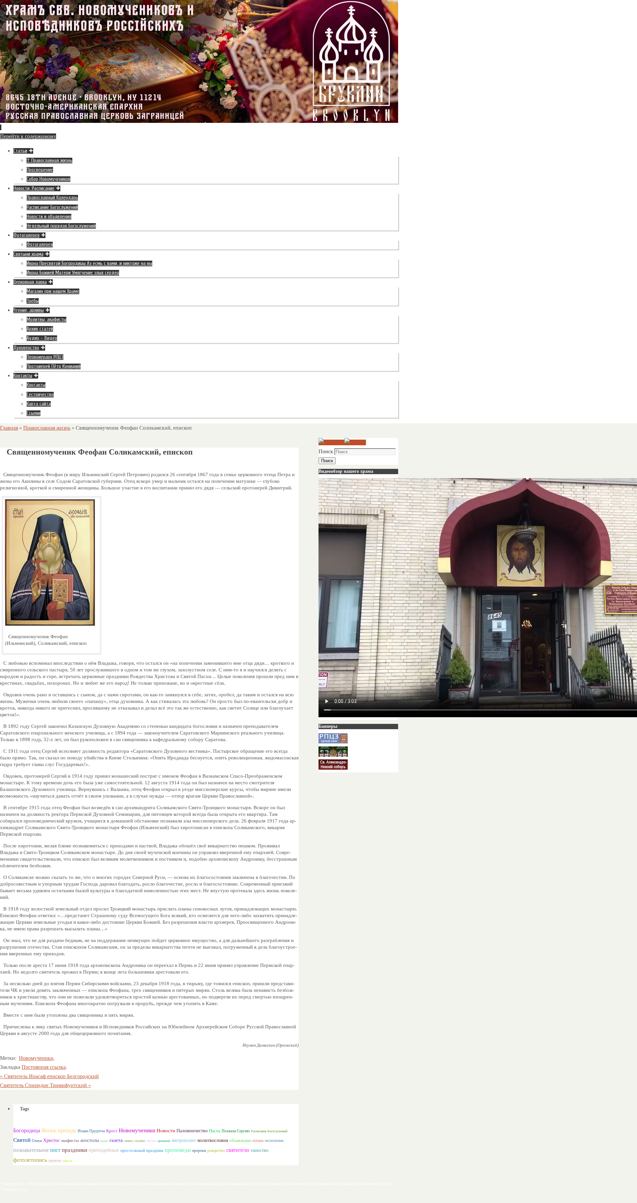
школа (67, 1160)
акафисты (70, 1140)
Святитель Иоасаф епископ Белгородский (49, 1076)
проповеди (178, 1150)
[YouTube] (331, 442)
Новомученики (36, 1058)
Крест (111, 1131)
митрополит (184, 1140)
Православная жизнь (46, 428)
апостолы (89, 1140)
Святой (22, 1140)
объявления (240, 1140)
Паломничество (192, 1130)
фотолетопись (30, 1160)
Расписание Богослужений (269, 1131)
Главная (9, 428)
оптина (257, 1141)
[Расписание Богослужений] (355, 442)
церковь (54, 1160)
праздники (74, 1150)
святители (237, 1150)
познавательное (31, 1150)
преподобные (104, 1150)
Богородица (26, 1130)
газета (116, 1140)
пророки (199, 1150)
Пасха (214, 1130)
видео (104, 1141)
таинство (259, 1150)
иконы (151, 1141)
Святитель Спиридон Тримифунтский (45, 1085)
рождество (216, 1150)
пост (55, 1150)
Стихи (37, 1141)
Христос (51, 1140)
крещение (164, 1141)
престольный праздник (141, 1150)
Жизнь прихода (58, 1130)
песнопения (274, 1141)
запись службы (134, 1141)
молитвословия (212, 1140)
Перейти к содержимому (28, 136)
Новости (166, 1130)
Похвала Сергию (236, 1131)
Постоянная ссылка (44, 1067)
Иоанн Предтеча (91, 1131)
